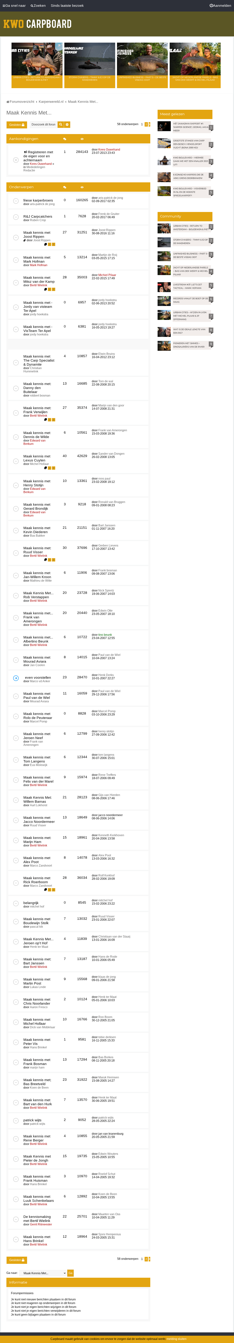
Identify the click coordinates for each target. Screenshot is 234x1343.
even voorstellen (38, 677)
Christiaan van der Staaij (114, 936)
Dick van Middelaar (42, 1027)
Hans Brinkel (38, 1047)
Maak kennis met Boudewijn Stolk (36, 921)
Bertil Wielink (38, 285)
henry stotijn (106, 731)
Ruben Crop (38, 220)
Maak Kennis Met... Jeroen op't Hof (38, 941)
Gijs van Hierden (109, 795)
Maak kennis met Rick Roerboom (36, 880)
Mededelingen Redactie (34, 169)
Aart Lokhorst (38, 805)
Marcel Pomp (38, 721)
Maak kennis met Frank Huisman (36, 1178)
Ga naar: (12, 1272)
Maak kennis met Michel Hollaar (36, 1021)
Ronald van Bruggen (111, 502)
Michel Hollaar (39, 463)
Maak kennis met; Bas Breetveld (37, 1082)
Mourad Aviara (39, 701)
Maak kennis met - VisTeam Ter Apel (37, 329)
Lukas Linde (38, 987)
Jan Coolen (37, 665)
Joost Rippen (41, 240)
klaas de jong (107, 976)
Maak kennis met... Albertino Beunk (38, 639)
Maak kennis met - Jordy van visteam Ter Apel (37, 307)
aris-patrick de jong (42, 204)
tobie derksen (107, 1037)
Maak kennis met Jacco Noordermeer (39, 820)
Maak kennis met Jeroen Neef (36, 736)
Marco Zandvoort (41, 865)
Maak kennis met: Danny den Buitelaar (37, 388)
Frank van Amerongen (112, 430)
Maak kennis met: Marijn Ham (37, 840)
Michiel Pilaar (107, 275)
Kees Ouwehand (41, 163)
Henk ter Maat (39, 946)
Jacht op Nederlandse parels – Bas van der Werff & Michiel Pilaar (195, 78)
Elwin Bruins (106, 353)
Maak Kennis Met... (29, 113)
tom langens (106, 754)
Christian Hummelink (32, 370)
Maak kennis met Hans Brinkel (36, 1239)
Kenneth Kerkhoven (111, 835)
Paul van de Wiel (109, 654)
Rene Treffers (107, 774)
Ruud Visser (38, 825)
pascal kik (36, 926)
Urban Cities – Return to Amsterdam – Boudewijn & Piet (37, 78)
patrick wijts (32, 1120)
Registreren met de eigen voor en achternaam (38, 156)
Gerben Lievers (108, 545)
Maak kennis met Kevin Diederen (36, 530)
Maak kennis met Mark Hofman (36, 259)
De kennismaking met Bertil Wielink (37, 1219)
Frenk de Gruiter (108, 213)
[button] (149, 124)
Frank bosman (107, 570)
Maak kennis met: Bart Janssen (37, 961)
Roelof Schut (106, 1173)
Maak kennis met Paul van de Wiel (36, 696)
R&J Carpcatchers (37, 216)
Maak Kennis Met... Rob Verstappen (38, 595)
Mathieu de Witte (41, 580)
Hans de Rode (107, 956)
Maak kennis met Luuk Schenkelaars (38, 1199)
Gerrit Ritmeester (41, 1224)
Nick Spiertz (106, 590)
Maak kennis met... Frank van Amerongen (38, 617)
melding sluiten (176, 1338)
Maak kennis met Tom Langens (36, 759)
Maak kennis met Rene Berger (36, 1138)
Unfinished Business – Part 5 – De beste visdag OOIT (142, 78)
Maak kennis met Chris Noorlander (36, 1001)
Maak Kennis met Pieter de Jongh (37, 1158)
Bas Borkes (105, 1057)
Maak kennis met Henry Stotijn (36, 483)
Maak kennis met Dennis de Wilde (36, 435)
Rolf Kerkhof (106, 875)
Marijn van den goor (111, 405)
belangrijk (31, 903)
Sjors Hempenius (109, 1234)
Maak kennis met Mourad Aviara (36, 659)
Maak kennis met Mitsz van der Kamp (39, 279)
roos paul (104, 478)
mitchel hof (37, 906)
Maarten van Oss (109, 1214)
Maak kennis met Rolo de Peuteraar (37, 716)
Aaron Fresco (39, 1007)
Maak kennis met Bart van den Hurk (37, 1102)
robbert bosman (40, 395)
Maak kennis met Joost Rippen (36, 234)
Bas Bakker (37, 535)
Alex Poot (104, 855)
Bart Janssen (106, 525)
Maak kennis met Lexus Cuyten (36, 458)
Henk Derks (106, 675)
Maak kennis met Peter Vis (36, 1042)
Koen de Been (39, 1087)
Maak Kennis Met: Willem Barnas (37, 799)
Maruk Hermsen (108, 1077)
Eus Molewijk (38, 765)
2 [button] (146, 124)
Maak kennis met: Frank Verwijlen (37, 410)
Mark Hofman (38, 265)
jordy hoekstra (39, 314)
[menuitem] (220, 5)
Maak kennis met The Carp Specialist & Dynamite (38, 360)
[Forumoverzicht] (37, 21)
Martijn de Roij (107, 254)
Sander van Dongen (111, 453)
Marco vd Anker (40, 681)
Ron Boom (105, 1017)
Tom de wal (105, 381)
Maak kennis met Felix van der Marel (38, 779)
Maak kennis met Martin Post (36, 981)
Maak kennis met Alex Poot (36, 860)
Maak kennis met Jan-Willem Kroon (37, 575)
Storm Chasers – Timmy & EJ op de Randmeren (90, 78)
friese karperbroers (38, 200)
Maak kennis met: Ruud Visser (37, 550)
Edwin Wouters (108, 1153)
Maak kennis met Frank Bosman (36, 1062)
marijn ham (37, 1067)
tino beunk (105, 634)
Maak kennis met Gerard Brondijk (36, 506)
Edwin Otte (105, 610)
